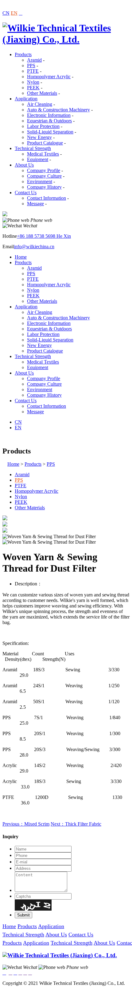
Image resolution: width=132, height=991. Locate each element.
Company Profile (43, 170)
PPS (31, 65)
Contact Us (26, 192)
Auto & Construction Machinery (58, 109)
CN (6, 13)
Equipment (37, 159)
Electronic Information (49, 115)
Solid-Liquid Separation (50, 131)
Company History (44, 187)
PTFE (33, 71)
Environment (39, 181)
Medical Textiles (43, 153)
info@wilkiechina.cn (34, 246)
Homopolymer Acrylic (49, 76)
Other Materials (42, 93)
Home (21, 257)
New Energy (39, 137)
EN (14, 13)
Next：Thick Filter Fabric (76, 824)
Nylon (33, 82)
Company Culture (44, 176)
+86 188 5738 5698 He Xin (44, 236)
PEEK (33, 87)
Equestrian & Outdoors (49, 120)
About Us (24, 165)
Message (35, 203)
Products (23, 54)
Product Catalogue (45, 142)
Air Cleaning (39, 104)
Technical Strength (33, 148)
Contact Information (46, 198)
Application (26, 98)
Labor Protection (43, 126)
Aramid (34, 60)
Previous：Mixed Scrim (25, 824)
